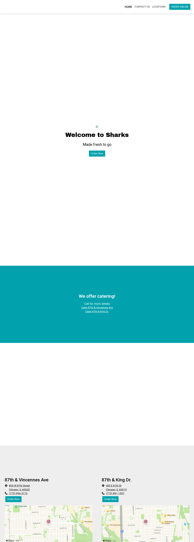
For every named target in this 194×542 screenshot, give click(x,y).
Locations (159, 6)
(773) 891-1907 (115, 493)
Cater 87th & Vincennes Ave (97, 307)
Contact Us (142, 6)
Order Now (97, 153)
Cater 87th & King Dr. (97, 311)
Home (128, 6)
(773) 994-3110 (18, 493)
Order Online (179, 6)
